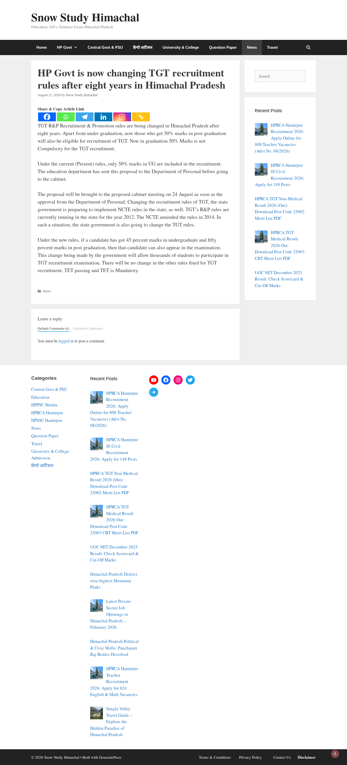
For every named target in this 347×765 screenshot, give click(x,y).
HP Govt (64, 47)
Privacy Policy (250, 757)
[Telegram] (84, 116)
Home (41, 47)
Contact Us (282, 757)
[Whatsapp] (66, 116)
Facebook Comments (88, 328)
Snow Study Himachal (85, 17)
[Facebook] (47, 116)
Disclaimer (307, 757)
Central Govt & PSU (105, 47)
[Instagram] (122, 116)
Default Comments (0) (53, 328)
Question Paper (223, 47)
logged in (66, 340)
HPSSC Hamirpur (46, 420)
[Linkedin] (103, 116)
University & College (181, 47)
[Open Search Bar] (308, 47)
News (252, 47)
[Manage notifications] (335, 754)
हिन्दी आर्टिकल (142, 47)
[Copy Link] (141, 116)
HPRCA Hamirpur (47, 412)
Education (40, 397)
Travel (272, 47)
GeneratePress (110, 757)
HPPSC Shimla (44, 405)
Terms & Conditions (215, 757)
